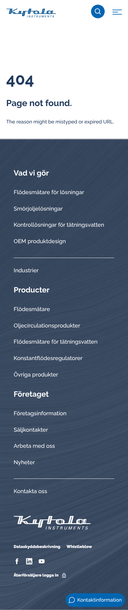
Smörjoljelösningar (38, 209)
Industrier (26, 270)
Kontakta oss (30, 491)
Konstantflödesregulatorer (48, 358)
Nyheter (24, 462)
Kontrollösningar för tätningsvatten (59, 225)
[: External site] (17, 561)
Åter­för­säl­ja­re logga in (36, 575)
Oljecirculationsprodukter (47, 326)
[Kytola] (31, 13)
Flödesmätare (32, 309)
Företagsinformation (40, 413)
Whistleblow (79, 547)
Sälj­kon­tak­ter (31, 430)
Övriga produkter (36, 375)
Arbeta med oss (34, 446)
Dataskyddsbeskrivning (37, 547)
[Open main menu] (117, 13)
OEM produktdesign (40, 241)
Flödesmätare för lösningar (49, 192)
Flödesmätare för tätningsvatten (56, 342)
